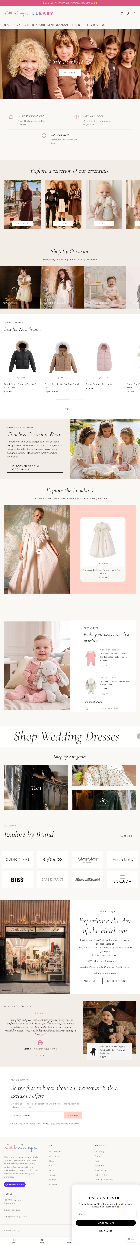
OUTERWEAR (46, 24)
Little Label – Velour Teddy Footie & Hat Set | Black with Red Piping (113, 1050)
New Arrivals (55, 1151)
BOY (34, 24)
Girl (50, 1165)
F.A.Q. (97, 1161)
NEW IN (8, 24)
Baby (51, 1161)
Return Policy (101, 1175)
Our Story (99, 1151)
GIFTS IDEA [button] (92, 24)
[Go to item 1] (39, 551)
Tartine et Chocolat (109, 650)
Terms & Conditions (104, 1179)
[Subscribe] (73, 1115)
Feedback (99, 1165)
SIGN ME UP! (106, 1223)
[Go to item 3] (43, 1056)
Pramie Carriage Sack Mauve (99, 384)
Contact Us (100, 1156)
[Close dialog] (137, 1188)
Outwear (53, 1184)
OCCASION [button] (62, 24)
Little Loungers (15, 1230)
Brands (52, 1179)
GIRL (27, 24)
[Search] (122, 13)
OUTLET (106, 24)
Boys (51, 1170)
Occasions (54, 1156)
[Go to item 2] (40, 1056)
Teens (52, 1175)
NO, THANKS (105, 1231)
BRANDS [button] (76, 24)
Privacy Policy (48, 1123)
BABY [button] (18, 24)
